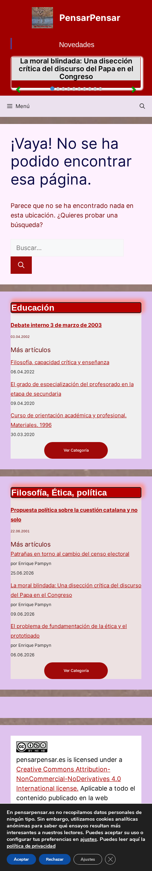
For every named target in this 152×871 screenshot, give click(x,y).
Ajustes (88, 859)
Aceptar (21, 859)
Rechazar (55, 859)
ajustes (88, 839)
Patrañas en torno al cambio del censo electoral (70, 553)
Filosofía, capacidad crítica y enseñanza (60, 362)
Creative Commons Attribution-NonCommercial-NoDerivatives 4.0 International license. (68, 778)
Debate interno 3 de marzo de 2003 (56, 325)
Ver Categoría (76, 450)
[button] (142, 106)
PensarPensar (89, 17)
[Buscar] (21, 265)
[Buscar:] (67, 247)
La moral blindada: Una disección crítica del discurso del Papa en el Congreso (76, 68)
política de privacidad (31, 846)
